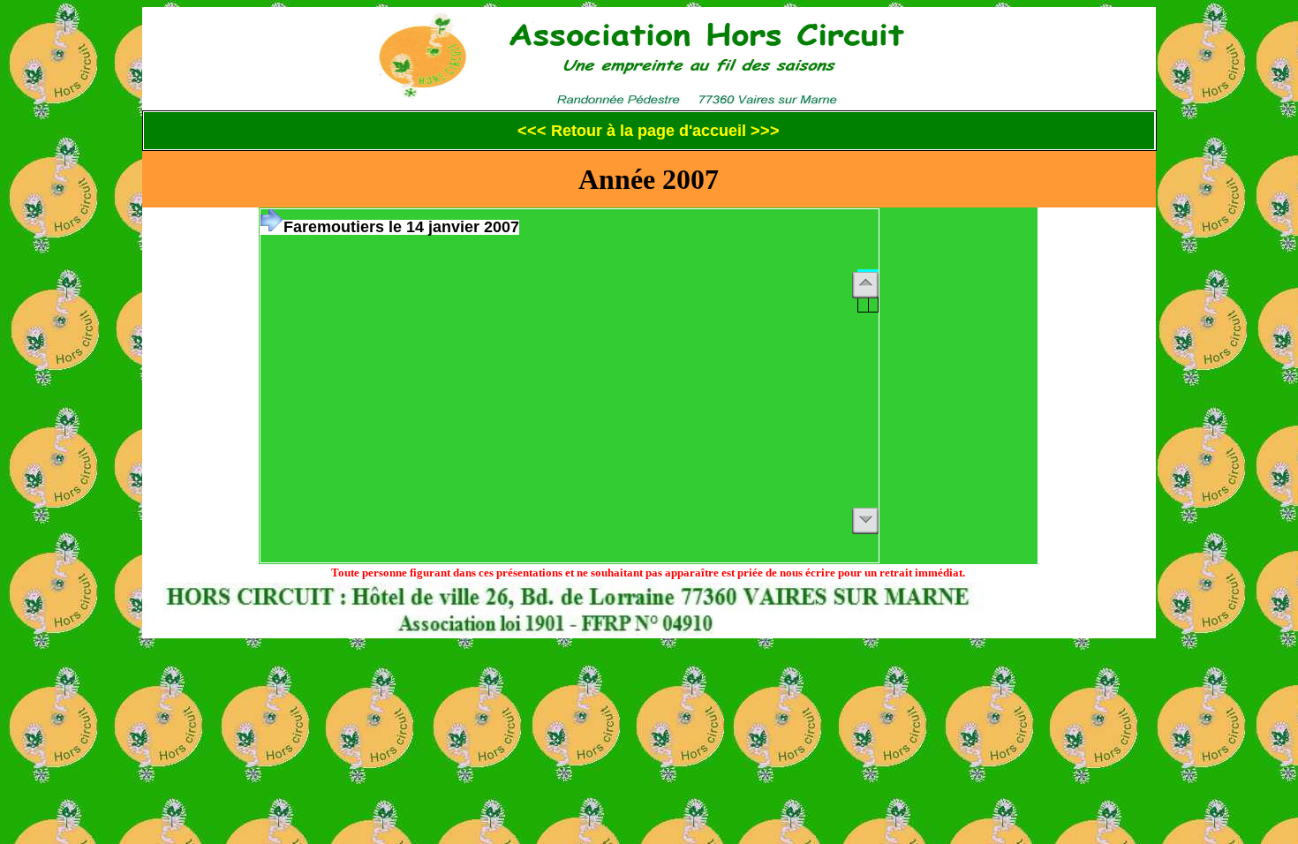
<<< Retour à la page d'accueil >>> (648, 130)
